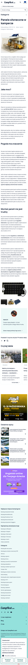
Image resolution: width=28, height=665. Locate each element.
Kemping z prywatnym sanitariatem (9, 561)
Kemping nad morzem (6, 595)
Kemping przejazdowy (6, 564)
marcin (21, 27)
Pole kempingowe (5, 585)
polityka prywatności (8, 652)
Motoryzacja (10, 29)
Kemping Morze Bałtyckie (6, 514)
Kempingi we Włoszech (6, 529)
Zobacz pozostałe (5, 542)
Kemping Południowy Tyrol (7, 517)
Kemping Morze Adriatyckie (7, 519)
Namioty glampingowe (6, 590)
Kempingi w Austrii (5, 539)
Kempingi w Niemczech (6, 534)
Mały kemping (4, 574)
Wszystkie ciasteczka (10, 656)
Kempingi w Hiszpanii (5, 531)
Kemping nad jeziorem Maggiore (8, 522)
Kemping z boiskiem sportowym (8, 566)
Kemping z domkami (5, 598)
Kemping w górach (5, 556)
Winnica (3, 553)
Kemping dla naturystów (6, 548)
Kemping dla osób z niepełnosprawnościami (11, 577)
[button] (14, 14)
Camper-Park (4, 569)
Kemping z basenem (5, 587)
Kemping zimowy (4, 559)
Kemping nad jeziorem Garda (7, 512)
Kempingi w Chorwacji (6, 536)
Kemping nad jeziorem (6, 592)
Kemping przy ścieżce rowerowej (8, 572)
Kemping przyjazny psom (6, 582)
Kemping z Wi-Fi (4, 579)
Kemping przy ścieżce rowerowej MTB (9, 551)
